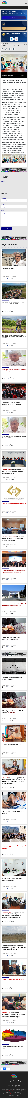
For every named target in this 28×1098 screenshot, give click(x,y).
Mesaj (2, 210)
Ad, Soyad (3, 198)
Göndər (7, 229)
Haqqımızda (11, 1081)
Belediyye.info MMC (8, 1090)
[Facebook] (12, 39)
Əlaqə (19, 1081)
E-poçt (2, 204)
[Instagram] (16, 39)
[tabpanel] (14, 170)
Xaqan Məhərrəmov (11, 1093)
